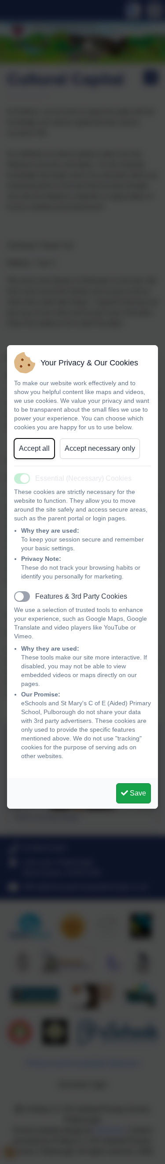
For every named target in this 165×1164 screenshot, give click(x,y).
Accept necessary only (100, 448)
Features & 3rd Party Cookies (81, 596)
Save (137, 793)
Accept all (34, 448)
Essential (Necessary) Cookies (83, 478)
